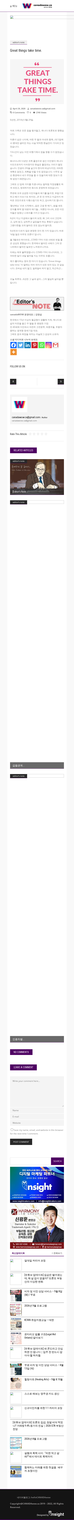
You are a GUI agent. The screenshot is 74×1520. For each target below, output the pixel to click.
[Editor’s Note (19, 491)
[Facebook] (13, 345)
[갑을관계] (37, 634)
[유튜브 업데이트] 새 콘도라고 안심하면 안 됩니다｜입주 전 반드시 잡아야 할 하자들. (43, 1352)
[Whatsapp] (41, 345)
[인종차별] (37, 908)
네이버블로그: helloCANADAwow (32, 1497)
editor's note (18, 42)
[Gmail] (55, 345)
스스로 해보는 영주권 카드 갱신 (41, 1393)
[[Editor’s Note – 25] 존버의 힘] (37, 477)
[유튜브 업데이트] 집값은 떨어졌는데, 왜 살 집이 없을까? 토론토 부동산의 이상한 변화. (43, 1278)
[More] (13, 352)
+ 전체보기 (57, 1253)
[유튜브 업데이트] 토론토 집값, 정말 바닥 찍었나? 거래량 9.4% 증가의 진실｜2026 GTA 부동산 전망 (38, 1426)
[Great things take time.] (19, 404)
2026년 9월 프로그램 (35, 1305)
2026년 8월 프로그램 (35, 1438)
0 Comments (19, 112)
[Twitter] (20, 345)
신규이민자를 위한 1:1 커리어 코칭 (43, 1408)
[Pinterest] (34, 345)
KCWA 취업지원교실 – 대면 (39, 1320)
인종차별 (18, 1039)
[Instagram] (48, 345)
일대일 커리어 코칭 (35, 1260)
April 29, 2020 (19, 108)
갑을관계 (18, 765)
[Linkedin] (27, 345)
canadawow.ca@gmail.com (42, 108)
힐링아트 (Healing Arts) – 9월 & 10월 (43, 1379)
